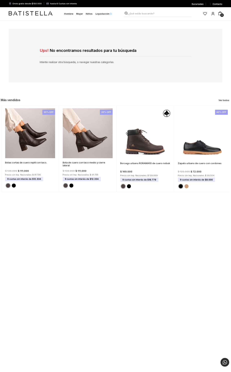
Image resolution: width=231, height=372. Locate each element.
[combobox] (157, 13)
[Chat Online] (225, 362)
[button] (27, 156)
